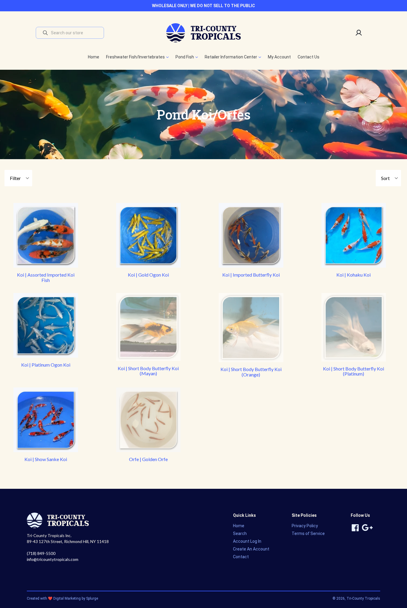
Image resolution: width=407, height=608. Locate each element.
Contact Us (308, 57)
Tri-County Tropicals (363, 598)
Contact (241, 556)
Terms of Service (308, 533)
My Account (279, 57)
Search (240, 533)
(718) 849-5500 (41, 553)
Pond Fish (185, 57)
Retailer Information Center (231, 57)
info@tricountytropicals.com (52, 559)
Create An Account (251, 549)
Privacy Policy (305, 525)
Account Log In (247, 541)
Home (93, 57)
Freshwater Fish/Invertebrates (136, 57)
